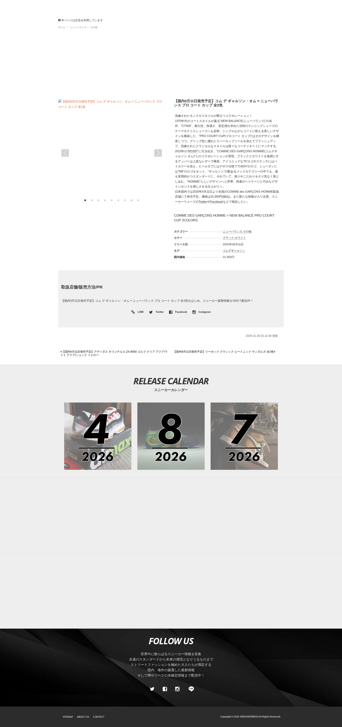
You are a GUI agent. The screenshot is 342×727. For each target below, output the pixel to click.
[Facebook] (164, 689)
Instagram (204, 312)
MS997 (193, 151)
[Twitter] (152, 689)
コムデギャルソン (234, 250)
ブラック (228, 237)
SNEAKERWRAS (249, 716)
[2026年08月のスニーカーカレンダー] (171, 436)
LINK (139, 312)
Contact (98, 717)
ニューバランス (232, 231)
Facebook (216, 201)
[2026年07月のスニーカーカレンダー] (244, 436)
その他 (247, 231)
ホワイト (240, 237)
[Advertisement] (171, 65)
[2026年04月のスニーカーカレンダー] (97, 436)
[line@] (190, 689)
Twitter (203, 201)
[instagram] (177, 689)
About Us (83, 717)
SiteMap (68, 717)
